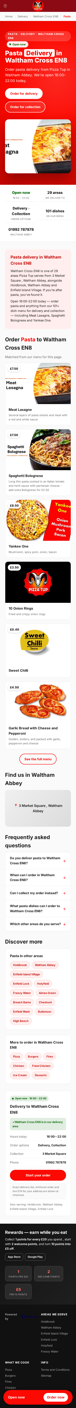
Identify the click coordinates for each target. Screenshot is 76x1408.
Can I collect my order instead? (34, 893)
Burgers (33, 1056)
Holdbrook (20, 965)
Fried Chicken (41, 1065)
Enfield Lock (21, 983)
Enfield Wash (21, 1011)
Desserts (41, 1075)
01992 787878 (21, 229)
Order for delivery (24, 94)
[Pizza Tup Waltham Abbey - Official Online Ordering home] (38, 6)
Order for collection (25, 107)
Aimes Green (47, 993)
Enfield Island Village (26, 974)
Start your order (38, 1175)
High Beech (20, 1021)
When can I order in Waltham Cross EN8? (32, 877)
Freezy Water (22, 993)
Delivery (23, 16)
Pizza (16, 1056)
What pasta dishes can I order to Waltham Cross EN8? (35, 908)
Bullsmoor (44, 1011)
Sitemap (46, 1375)
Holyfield (43, 983)
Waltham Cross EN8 (45, 16)
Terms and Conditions (55, 1369)
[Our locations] (5, 6)
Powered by (11, 1316)
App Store (14, 1256)
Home (8, 16)
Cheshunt (45, 1002)
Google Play (35, 1256)
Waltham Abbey (45, 965)
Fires (49, 1056)
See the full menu (38, 759)
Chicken (18, 1065)
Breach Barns (22, 1002)
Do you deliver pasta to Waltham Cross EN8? (35, 860)
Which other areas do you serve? (35, 924)
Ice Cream (20, 1075)
